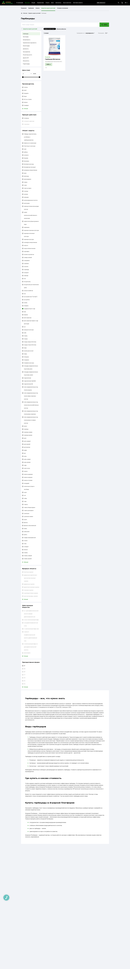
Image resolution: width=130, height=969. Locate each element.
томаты (26, 504)
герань (25, 182)
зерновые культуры (29, 239)
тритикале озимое (28, 516)
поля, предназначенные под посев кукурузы (31, 388)
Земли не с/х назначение (30, 143)
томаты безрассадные (29, 507)
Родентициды (26, 63)
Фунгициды (26, 36)
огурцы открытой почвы (30, 344)
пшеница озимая (28, 432)
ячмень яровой (28, 558)
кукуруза (26, 272)
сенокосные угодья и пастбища (29, 488)
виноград (26, 176)
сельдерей (26, 483)
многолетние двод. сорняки (31, 596)
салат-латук (27, 468)
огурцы (26, 338)
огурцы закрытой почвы (30, 341)
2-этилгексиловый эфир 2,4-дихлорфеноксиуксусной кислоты (31, 647)
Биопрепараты (26, 39)
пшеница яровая (28, 435)
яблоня (26, 549)
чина (25, 543)
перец (25, 353)
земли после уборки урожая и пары (31, 223)
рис (25, 453)
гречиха (26, 194)
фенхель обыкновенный (30, 525)
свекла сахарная (28, 477)
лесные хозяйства (28, 290)
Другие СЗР (26, 57)
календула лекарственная (30, 242)
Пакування (23, 8)
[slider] (22, 77)
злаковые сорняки (28, 590)
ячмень (26, 552)
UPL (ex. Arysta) (28, 99)
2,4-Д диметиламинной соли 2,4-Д (31, 624)
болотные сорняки (28, 572)
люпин (25, 302)
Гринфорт (26, 105)
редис (25, 450)
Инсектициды (26, 45)
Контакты (58, 2)
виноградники (27, 179)
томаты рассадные (28, 510)
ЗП (24, 677)
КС (24, 683)
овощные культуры (29, 329)
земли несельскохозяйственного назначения (30, 215)
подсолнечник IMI (28, 384)
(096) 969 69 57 (101, 2)
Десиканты (26, 48)
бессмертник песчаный (29, 167)
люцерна (26, 305)
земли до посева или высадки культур (31, 208)
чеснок (25, 540)
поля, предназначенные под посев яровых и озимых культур (31, 420)
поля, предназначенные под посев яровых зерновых (31, 412)
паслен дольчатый (28, 350)
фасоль (26, 522)
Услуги (47, 2)
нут (25, 326)
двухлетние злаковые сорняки (31, 587)
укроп (25, 519)
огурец (25, 335)
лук (25, 293)
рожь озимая (27, 459)
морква (26, 314)
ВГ (24, 665)
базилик (26, 158)
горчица (26, 191)
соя (25, 495)
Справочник (40, 2)
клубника (26, 263)
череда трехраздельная (30, 537)
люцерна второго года (29, 308)
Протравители (26, 51)
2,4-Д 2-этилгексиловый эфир (31, 619)
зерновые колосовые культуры (29, 235)
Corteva (26, 87)
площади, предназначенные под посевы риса (31, 367)
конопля (26, 266)
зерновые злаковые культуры (31, 230)
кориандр (26, 269)
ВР (24, 671)
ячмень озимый (28, 555)
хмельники (26, 531)
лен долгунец (27, 281)
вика (25, 173)
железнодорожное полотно (31, 200)
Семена (37, 8)
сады (25, 465)
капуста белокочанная (29, 248)
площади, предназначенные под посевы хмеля (31, 373)
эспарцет (26, 546)
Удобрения (31, 8)
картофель (26, 251)
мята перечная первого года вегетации (31, 322)
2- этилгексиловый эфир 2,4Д (31, 628)
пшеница (26, 429)
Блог (52, 2)
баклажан (26, 161)
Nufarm (26, 102)
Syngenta (26, 93)
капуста (26, 245)
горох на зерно (27, 188)
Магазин (27, 2)
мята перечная (27, 317)
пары (25, 347)
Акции (33, 2)
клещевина (27, 260)
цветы (25, 534)
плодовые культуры (29, 363)
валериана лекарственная (30, 170)
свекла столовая (28, 480)
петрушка (26, 356)
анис (25, 149)
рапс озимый (27, 441)
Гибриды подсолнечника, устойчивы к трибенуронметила (30, 137)
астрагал (26, 155)
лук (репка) (27, 299)
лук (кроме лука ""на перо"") (30, 296)
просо (25, 426)
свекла (25, 471)
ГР (24, 674)
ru (125, 2)
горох (25, 185)
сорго (25, 492)
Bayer (25, 96)
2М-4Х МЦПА (27, 653)
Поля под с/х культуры (29, 146)
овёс (25, 332)
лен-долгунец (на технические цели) (31, 286)
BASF (25, 90)
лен (25, 278)
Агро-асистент (67, 2)
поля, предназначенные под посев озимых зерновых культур (31, 396)
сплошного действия (29, 121)
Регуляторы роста (27, 54)
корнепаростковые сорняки (31, 593)
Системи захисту (78, 2)
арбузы (26, 152)
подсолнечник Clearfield (30, 381)
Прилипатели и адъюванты (29, 42)
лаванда (26, 275)
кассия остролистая (29, 254)
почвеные (26, 118)
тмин (25, 501)
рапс (25, 438)
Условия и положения (62, 8)
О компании (19, 2)
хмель (25, 528)
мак (25, 311)
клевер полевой (28, 257)
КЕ (24, 680)
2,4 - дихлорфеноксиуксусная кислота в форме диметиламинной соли (31, 613)
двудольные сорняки (29, 584)
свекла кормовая (28, 474)
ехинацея (26, 197)
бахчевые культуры (29, 164)
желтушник (27, 203)
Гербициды (25, 33)
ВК (24, 668)
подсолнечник (27, 378)
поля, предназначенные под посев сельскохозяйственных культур (31, 405)
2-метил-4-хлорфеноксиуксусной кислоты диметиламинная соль (30, 636)
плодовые (26, 359)
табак (25, 498)
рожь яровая (27, 462)
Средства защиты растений (48, 8)
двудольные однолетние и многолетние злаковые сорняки (30, 578)
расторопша (27, 447)
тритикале (26, 513)
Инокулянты (26, 60)
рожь (25, 456)
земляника (26, 227)
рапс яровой (27, 444)
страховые (26, 124)
